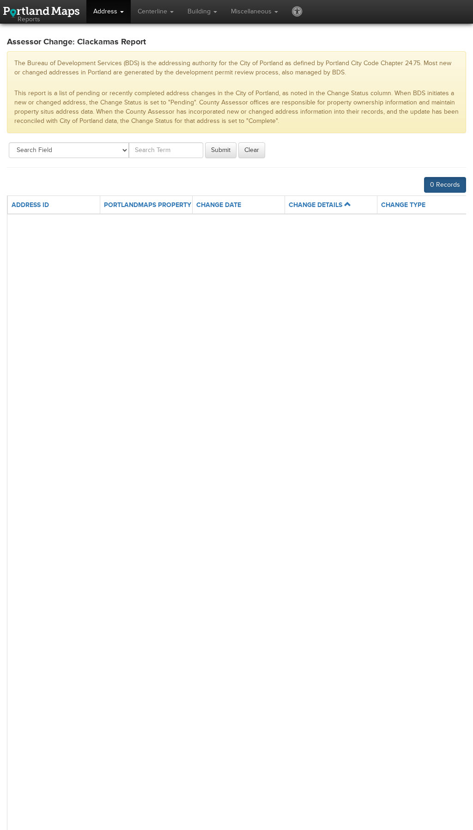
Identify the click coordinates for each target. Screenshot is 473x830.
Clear (251, 150)
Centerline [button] (153, 11)
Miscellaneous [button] (252, 11)
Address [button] (106, 11)
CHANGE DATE (218, 205)
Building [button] (200, 11)
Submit (220, 150)
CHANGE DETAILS (316, 205)
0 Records (445, 185)
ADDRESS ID (30, 205)
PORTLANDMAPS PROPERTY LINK (155, 205)
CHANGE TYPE (403, 205)
